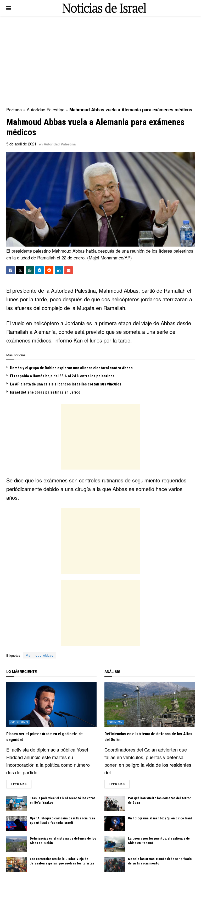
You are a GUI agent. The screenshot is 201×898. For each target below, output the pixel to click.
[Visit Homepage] (104, 8)
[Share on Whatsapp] (30, 270)
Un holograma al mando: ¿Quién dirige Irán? (160, 818)
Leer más (21, 784)
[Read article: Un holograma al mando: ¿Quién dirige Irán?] (114, 823)
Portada (14, 109)
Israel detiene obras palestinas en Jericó (45, 392)
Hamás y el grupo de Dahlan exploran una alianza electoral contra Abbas (71, 368)
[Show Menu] (8, 8)
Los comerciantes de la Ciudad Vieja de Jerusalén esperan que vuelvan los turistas (62, 861)
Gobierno (19, 722)
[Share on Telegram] (39, 270)
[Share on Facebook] (10, 270)
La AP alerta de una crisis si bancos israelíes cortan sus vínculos (65, 384)
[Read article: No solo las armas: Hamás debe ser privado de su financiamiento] (114, 864)
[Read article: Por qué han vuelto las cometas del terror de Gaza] (114, 803)
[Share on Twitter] (20, 270)
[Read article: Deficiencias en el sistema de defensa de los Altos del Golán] (16, 843)
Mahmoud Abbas (39, 655)
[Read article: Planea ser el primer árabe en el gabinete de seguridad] (51, 704)
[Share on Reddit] (49, 270)
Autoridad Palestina (45, 109)
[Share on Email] (68, 270)
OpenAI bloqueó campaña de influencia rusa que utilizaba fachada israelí (62, 820)
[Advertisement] (100, 60)
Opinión (116, 722)
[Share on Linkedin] (59, 270)
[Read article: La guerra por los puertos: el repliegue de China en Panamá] (114, 843)
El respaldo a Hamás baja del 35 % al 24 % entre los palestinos (62, 376)
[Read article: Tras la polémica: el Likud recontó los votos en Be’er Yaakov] (16, 803)
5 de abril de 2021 (21, 143)
